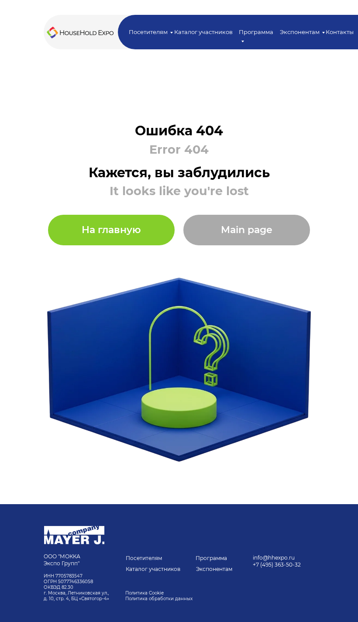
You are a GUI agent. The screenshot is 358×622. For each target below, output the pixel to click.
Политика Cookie (144, 593)
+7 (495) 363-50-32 (277, 564)
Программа (211, 558)
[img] (74, 535)
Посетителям (148, 31)
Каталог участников (203, 31)
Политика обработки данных (159, 598)
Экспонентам (300, 31)
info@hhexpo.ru (274, 557)
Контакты (340, 31)
